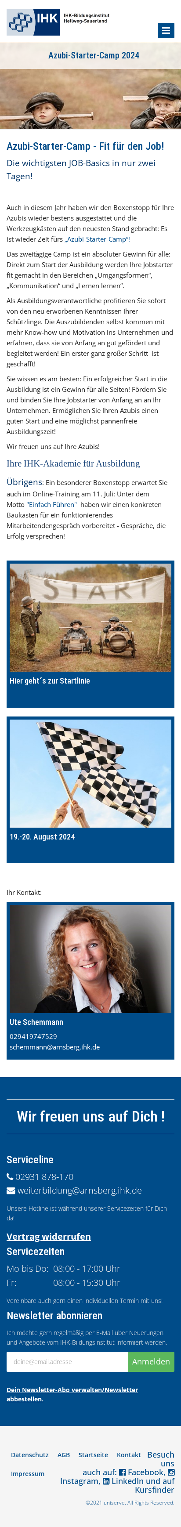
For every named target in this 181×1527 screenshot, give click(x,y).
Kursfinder (154, 1489)
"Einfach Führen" (51, 504)
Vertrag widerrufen (49, 1236)
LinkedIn (126, 1481)
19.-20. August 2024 (42, 836)
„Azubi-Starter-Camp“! (97, 239)
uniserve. (115, 1502)
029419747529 (33, 1036)
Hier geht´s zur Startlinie (50, 680)
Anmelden (151, 1361)
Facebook (144, 1472)
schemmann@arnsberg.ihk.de (55, 1046)
